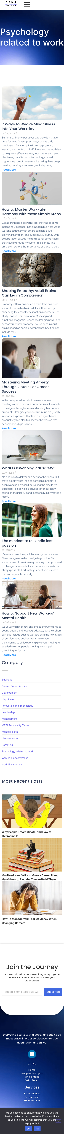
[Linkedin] (32, 1054)
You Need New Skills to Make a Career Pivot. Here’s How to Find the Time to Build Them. (30, 877)
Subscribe (53, 991)
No (37, 1128)
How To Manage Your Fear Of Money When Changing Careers (29, 921)
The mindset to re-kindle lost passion (27, 543)
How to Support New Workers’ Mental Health (28, 615)
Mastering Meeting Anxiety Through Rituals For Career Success (25, 387)
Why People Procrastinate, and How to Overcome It (26, 834)
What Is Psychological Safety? (28, 468)
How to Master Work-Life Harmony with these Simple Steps (31, 211)
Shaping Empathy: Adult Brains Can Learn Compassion (29, 293)
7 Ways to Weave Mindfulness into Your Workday (28, 126)
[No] (58, 1121)
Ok (28, 1128)
